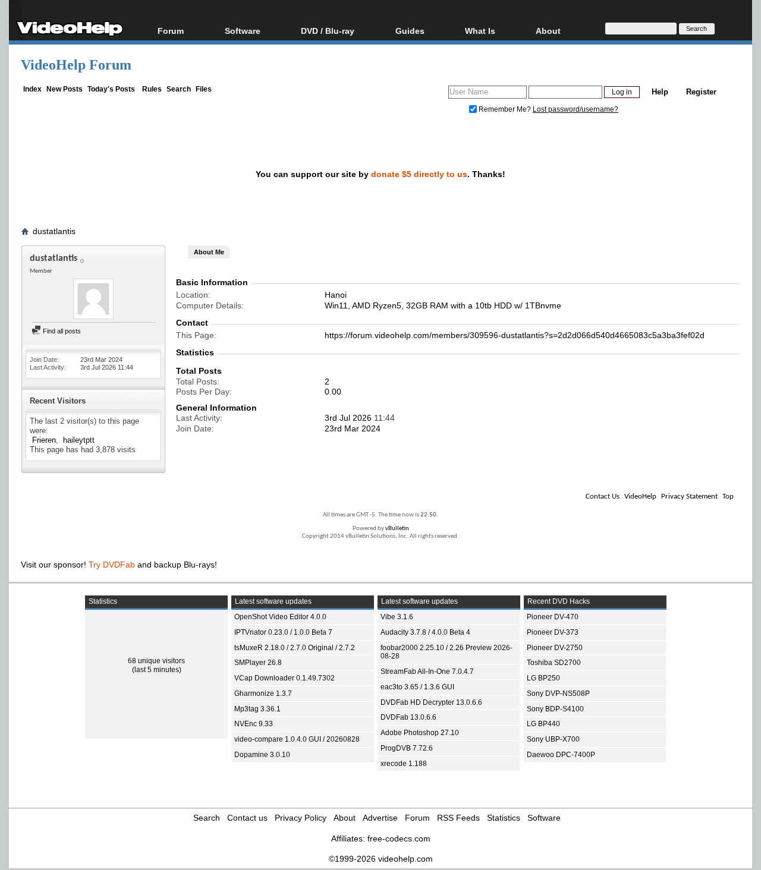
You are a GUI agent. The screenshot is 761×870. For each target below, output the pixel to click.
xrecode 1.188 (403, 763)
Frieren (44, 440)
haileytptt (79, 440)
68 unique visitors (156, 661)
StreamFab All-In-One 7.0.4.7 (427, 671)
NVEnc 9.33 (253, 724)
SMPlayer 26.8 (258, 662)
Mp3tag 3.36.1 (257, 709)
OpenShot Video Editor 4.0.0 (280, 617)
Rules (152, 89)
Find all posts (61, 331)
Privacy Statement (689, 496)
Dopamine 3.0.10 (262, 755)
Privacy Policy (300, 817)
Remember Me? (505, 109)
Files (204, 89)
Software (242, 30)
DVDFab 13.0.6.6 (408, 717)
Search (178, 89)
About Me (209, 252)
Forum (171, 30)
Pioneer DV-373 (552, 632)
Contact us (247, 817)
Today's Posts (111, 89)
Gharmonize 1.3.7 (263, 693)
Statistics (503, 817)
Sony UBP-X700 (553, 739)
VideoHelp (640, 496)
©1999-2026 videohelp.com (381, 858)
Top (728, 496)
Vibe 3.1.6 (396, 617)
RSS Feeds (458, 817)
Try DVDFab (112, 564)
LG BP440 (543, 724)
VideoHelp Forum (76, 64)
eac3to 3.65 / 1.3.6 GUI (417, 687)
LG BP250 (543, 678)
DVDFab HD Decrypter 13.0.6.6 (431, 702)
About (345, 817)
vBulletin (397, 528)
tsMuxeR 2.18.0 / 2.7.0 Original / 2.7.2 (294, 648)
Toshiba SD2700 (554, 662)
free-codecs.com (398, 838)
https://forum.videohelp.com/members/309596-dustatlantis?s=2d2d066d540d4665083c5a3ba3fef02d (515, 335)
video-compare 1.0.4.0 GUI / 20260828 (297, 739)
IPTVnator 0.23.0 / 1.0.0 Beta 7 (283, 632)
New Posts (64, 89)
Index (32, 89)
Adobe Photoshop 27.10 (419, 733)
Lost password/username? (575, 109)
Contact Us (603, 496)
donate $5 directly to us (419, 174)
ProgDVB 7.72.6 (406, 748)
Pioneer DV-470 (552, 617)
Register (701, 91)
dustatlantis (54, 231)
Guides (409, 30)
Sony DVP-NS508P (558, 693)
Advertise (380, 817)
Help (660, 91)
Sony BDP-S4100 (555, 709)
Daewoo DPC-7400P (561, 755)
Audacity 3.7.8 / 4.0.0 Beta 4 (425, 632)
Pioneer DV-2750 (555, 648)
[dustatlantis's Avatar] (93, 300)
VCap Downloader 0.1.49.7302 (284, 678)
